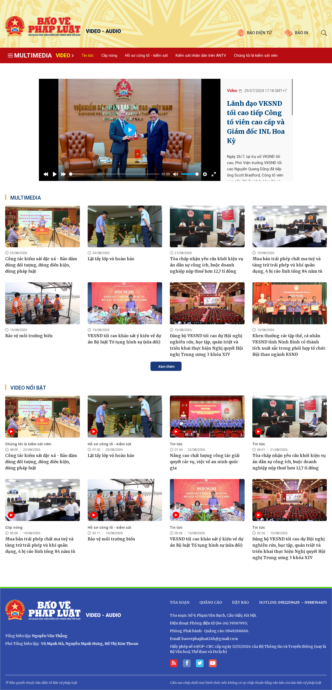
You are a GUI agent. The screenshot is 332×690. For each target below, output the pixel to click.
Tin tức (88, 55)
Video (63, 55)
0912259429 (289, 602)
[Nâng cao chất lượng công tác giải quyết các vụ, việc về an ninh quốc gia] (207, 417)
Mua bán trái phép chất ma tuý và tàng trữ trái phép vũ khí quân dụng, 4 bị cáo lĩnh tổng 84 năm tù (287, 265)
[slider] (114, 174)
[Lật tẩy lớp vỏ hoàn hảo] (125, 227)
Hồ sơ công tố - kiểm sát (146, 55)
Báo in (301, 32)
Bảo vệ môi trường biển (29, 335)
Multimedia (33, 55)
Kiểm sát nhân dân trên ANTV (201, 55)
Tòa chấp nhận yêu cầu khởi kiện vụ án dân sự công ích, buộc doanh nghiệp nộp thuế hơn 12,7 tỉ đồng (206, 265)
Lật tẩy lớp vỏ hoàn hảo (111, 258)
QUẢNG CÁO (210, 602)
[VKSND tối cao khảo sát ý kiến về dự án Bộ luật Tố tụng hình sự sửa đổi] (125, 303)
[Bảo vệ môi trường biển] (42, 303)
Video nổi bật (28, 388)
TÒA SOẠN (179, 602)
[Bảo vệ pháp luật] (83, 26)
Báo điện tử (259, 32)
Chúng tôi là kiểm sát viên (256, 55)
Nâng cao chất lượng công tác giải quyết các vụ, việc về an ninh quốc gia (205, 461)
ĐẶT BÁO (240, 602)
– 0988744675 (313, 602)
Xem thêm (166, 366)
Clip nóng (109, 55)
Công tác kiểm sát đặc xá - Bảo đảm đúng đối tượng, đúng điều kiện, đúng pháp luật (41, 265)
